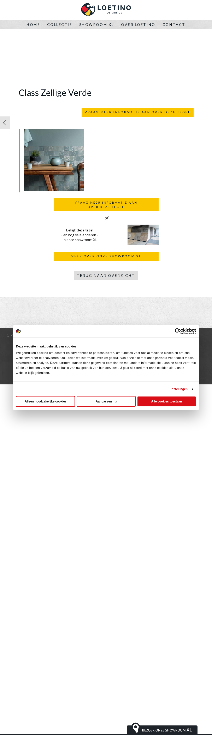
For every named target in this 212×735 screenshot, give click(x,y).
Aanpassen (104, 401)
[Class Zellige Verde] (54, 190)
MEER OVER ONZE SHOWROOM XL (106, 256)
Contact (174, 24)
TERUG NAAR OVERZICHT (106, 275)
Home (33, 24)
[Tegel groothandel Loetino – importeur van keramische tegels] (106, 10)
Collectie (59, 24)
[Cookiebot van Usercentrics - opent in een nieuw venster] (178, 331)
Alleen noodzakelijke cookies (45, 401)
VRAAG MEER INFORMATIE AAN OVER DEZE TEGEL (137, 112)
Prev (130, 235)
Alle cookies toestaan (166, 401)
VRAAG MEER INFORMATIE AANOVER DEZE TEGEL (106, 205)
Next (156, 235)
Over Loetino (138, 24)
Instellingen (179, 389)
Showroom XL (96, 24)
